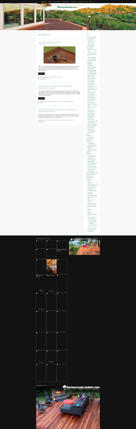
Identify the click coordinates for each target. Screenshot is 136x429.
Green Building (90, 143)
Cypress (89, 182)
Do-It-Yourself (80, 1)
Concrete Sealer (89, 46)
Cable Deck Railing (91, 52)
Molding (89, 209)
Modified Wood (89, 138)
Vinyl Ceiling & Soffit (93, 225)
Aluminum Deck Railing (92, 49)
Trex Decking (90, 45)
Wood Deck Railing (91, 60)
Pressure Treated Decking (92, 104)
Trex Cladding (90, 169)
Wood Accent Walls (91, 217)
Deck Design (89, 76)
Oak (88, 211)
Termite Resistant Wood (92, 214)
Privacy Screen (90, 109)
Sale (88, 148)
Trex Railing (88, 176)
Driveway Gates (90, 185)
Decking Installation (91, 88)
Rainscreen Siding (91, 159)
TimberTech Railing (90, 174)
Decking (50, 1)
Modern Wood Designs (92, 206)
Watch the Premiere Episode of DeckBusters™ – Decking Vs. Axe (58, 110)
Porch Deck (89, 102)
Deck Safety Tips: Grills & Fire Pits (49, 42)
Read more (41, 73)
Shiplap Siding (90, 161)
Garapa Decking (90, 92)
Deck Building (90, 75)
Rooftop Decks (90, 113)
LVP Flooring (89, 137)
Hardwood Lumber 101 (92, 197)
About (78, 393)
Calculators (89, 129)
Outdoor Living (43, 1)
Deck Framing (90, 80)
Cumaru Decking (90, 71)
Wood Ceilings (73, 1)
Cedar (88, 180)
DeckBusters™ (59, 101)
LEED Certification (91, 203)
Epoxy (87, 133)
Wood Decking (71, 101)
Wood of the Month (91, 228)
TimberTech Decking (91, 121)
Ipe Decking (64, 101)
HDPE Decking (90, 94)
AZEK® (88, 63)
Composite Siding (91, 156)
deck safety (41, 78)
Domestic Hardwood (91, 184)
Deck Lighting (90, 81)
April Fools (89, 142)
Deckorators (89, 41)
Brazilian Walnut (90, 70)
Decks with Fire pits (47, 78)
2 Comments (41, 102)
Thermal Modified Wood (91, 172)
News (86, 1)
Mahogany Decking (91, 97)
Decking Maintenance (91, 89)
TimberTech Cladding (91, 167)
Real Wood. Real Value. (84, 393)
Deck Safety (89, 83)
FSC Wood (89, 193)
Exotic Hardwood (90, 190)
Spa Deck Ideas (90, 114)
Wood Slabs (89, 231)
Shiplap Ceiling (92, 220)
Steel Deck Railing (91, 59)
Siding (87, 153)
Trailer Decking (90, 122)
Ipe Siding (89, 158)
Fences (88, 192)
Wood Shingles (90, 229)
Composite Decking (56, 1)
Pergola (87, 151)
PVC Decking (90, 111)
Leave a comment (42, 79)
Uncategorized (89, 177)
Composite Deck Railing (92, 54)
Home (74, 393)
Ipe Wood (89, 200)
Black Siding (89, 154)
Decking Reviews (97, 393)
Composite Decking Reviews (51, 101)
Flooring (87, 135)
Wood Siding (90, 171)
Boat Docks (89, 65)
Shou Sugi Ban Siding (91, 163)
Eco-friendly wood (91, 187)
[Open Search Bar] (94, 1)
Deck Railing (88, 48)
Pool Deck (89, 100)
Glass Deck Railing (91, 57)
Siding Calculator (90, 164)
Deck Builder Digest (91, 73)
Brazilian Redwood (91, 67)
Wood (90, 1)
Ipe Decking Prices (91, 145)
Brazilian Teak (90, 68)
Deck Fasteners (90, 78)
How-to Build (90, 132)
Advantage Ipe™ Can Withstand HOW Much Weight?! (55, 86)
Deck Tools (89, 84)
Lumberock (89, 43)
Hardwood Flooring (65, 1)
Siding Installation (91, 166)
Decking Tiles (90, 130)
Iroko (88, 201)
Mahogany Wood (90, 204)
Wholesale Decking (91, 150)
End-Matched (90, 188)
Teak (88, 212)
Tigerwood (89, 119)
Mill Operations (90, 146)
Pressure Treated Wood (92, 107)
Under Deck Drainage (91, 124)
